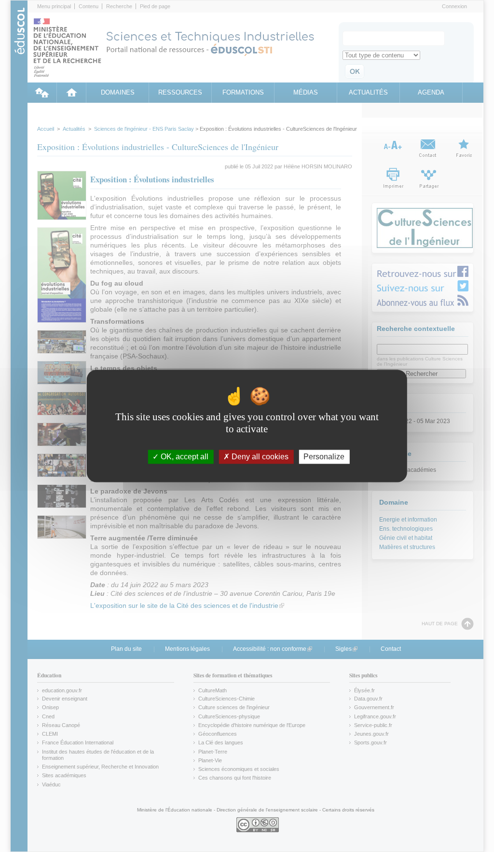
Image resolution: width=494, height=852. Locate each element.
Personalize (323, 457)
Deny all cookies (259, 457)
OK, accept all (183, 457)
